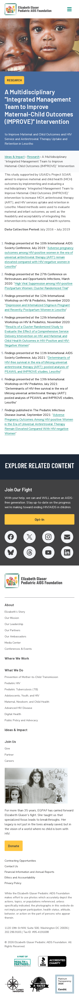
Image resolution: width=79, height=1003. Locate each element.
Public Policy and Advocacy (21, 720)
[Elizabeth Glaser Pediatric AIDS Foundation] (33, 580)
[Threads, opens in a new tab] (29, 552)
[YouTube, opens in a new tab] (48, 552)
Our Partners (12, 630)
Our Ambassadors (15, 636)
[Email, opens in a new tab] (67, 537)
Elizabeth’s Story (15, 612)
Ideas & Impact (15, 157)
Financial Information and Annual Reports (29, 872)
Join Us (10, 741)
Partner (9, 755)
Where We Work (17, 658)
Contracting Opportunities (20, 861)
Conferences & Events (18, 649)
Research (33, 157)
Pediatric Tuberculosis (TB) (21, 689)
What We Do (14, 670)
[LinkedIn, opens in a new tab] (67, 552)
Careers (9, 761)
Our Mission (12, 618)
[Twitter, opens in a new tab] (29, 537)
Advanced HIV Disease (18, 708)
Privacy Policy (13, 883)
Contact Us (11, 866)
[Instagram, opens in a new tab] (48, 537)
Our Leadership (14, 624)
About (9, 605)
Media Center (13, 643)
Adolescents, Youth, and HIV (22, 695)
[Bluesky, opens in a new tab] (11, 552)
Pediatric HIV (12, 683)
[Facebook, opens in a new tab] (11, 537)
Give (7, 748)
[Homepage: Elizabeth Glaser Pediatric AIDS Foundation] (18, 9)
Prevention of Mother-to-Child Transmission (31, 677)
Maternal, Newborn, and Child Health (27, 702)
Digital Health (13, 714)
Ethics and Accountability (20, 877)
